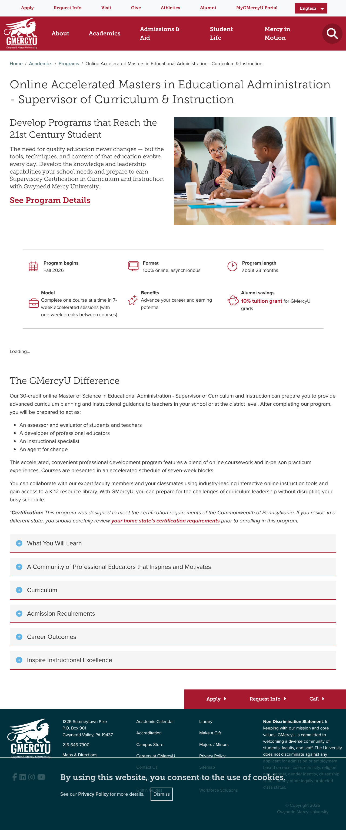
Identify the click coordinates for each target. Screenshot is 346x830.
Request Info (67, 8)
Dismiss (162, 794)
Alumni (208, 8)
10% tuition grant (261, 301)
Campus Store (149, 745)
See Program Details (50, 200)
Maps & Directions (79, 755)
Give (136, 8)
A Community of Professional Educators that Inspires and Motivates (119, 566)
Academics (40, 63)
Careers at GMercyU (155, 756)
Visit (106, 8)
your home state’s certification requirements (165, 520)
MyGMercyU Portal (257, 8)
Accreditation (149, 733)
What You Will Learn (54, 543)
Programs (69, 63)
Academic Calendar (155, 722)
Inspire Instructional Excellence (69, 660)
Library (205, 722)
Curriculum (42, 590)
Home (16, 63)
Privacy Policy (212, 756)
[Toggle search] (332, 34)
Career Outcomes (51, 636)
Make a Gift (210, 733)
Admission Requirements (61, 613)
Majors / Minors (213, 745)
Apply (27, 8)
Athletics (170, 8)
